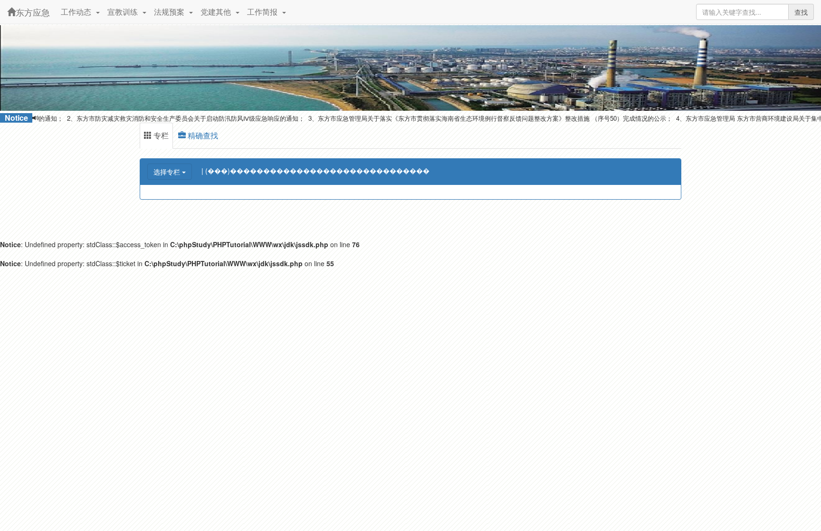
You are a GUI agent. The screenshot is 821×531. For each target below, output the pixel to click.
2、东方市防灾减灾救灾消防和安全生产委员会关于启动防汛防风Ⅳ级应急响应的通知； (170, 118)
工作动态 (78, 11)
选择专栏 (167, 171)
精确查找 (202, 135)
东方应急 (33, 12)
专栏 (160, 135)
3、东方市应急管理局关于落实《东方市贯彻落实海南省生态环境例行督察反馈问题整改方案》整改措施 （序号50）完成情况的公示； (475, 118)
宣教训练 (124, 11)
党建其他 (217, 11)
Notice (16, 117)
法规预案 (171, 11)
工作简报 (264, 11)
